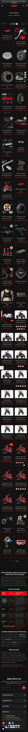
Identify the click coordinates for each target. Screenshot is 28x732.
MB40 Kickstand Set (21, 190)
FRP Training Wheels (7, 529)
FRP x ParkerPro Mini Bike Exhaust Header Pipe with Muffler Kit (7, 174)
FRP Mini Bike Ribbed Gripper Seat (21, 261)
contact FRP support (6, 660)
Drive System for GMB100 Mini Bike (7, 484)
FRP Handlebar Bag (21, 303)
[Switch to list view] (11, 24)
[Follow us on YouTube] (4, 723)
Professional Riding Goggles (21, 551)
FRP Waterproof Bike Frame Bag (7, 325)
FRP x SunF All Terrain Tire (20, 217)
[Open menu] (2, 5)
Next (17, 561)
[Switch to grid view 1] (14, 24)
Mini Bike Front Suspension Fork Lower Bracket (7, 37)
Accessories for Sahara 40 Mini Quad (20, 321)
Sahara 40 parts (18, 627)
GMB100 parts (18, 626)
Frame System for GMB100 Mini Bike (20, 484)
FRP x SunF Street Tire (7, 85)
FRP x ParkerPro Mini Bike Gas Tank (7, 107)
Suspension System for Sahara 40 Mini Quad (20, 344)
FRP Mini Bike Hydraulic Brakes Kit (7, 282)
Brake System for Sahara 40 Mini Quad (21, 361)
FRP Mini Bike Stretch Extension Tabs (20, 174)
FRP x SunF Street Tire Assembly (20, 64)
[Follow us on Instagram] (10, 723)
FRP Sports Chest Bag (7, 303)
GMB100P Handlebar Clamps (20, 149)
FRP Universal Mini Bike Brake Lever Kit (21, 43)
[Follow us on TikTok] (7, 723)
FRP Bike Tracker (21, 281)
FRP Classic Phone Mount (21, 529)
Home (10, 15)
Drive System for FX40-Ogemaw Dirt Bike (21, 418)
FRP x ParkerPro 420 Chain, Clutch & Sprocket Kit (7, 217)
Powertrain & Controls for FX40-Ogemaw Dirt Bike (20, 436)
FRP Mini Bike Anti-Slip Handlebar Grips (7, 261)
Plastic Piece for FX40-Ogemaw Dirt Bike (7, 418)
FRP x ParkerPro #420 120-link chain (7, 64)
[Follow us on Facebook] (13, 723)
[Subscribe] (23, 688)
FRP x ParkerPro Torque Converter (20, 85)
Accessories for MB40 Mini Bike (7, 196)
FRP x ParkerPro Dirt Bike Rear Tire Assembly (20, 107)
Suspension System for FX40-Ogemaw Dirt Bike (7, 401)
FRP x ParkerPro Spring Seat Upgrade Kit (21, 131)
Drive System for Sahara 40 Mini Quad (7, 361)
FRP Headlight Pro (7, 153)
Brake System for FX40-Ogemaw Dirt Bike (7, 436)
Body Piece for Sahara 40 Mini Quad (7, 344)
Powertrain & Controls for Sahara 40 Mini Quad (7, 381)
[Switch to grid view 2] (17, 24)
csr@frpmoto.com (10, 715)
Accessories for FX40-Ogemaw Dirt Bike (20, 381)
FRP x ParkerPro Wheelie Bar (7, 239)
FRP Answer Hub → (20, 646)
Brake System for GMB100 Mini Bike (20, 508)
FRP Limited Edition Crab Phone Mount (7, 551)
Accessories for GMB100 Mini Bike (7, 508)
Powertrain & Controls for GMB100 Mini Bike (7, 458)
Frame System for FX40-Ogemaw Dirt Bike (20, 401)
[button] (26, 6)
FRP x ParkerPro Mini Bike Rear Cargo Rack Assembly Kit (7, 131)
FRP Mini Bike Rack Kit (21, 239)
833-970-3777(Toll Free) (13, 717)
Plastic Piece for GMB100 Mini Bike (20, 457)
